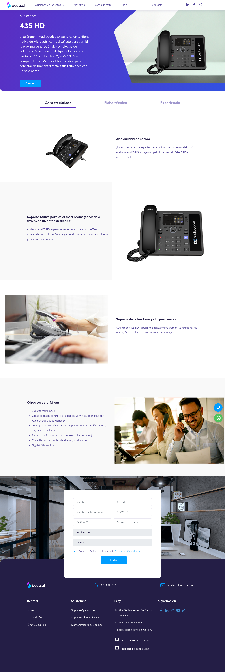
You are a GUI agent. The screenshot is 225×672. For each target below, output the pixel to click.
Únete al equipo (37, 625)
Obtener (30, 83)
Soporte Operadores (83, 610)
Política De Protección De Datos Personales (133, 613)
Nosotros (79, 5)
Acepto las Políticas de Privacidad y (109, 551)
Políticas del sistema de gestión (133, 629)
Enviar (113, 560)
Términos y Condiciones (127, 551)
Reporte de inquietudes (135, 648)
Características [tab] (58, 103)
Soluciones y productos (47, 5)
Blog (124, 5)
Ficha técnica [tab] (115, 103)
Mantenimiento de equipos (87, 625)
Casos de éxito (103, 5)
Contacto (157, 5)
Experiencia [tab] (170, 103)
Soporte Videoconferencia (86, 617)
